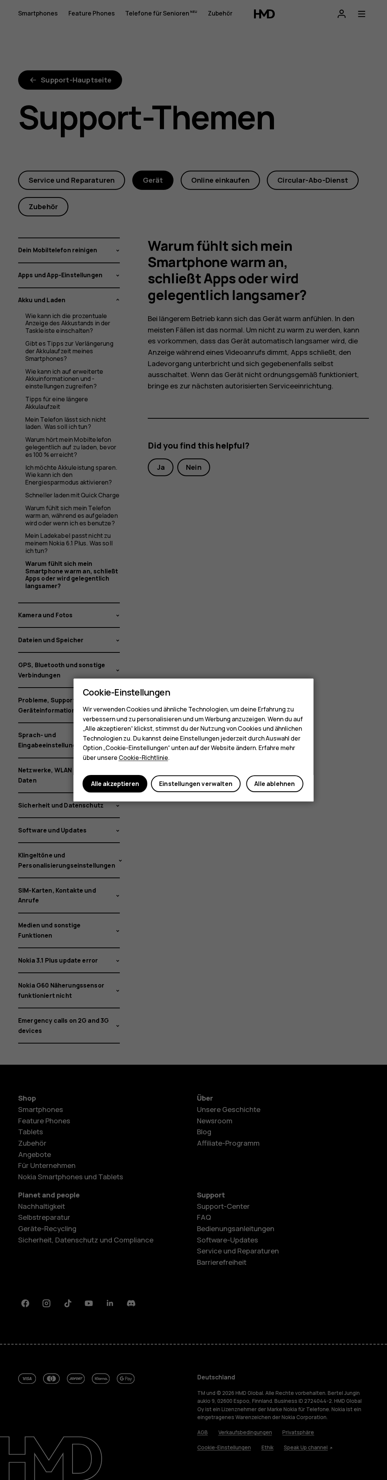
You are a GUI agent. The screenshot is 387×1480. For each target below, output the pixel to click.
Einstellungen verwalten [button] (195, 784)
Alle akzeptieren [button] (115, 784)
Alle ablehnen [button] (274, 784)
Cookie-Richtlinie (143, 757)
